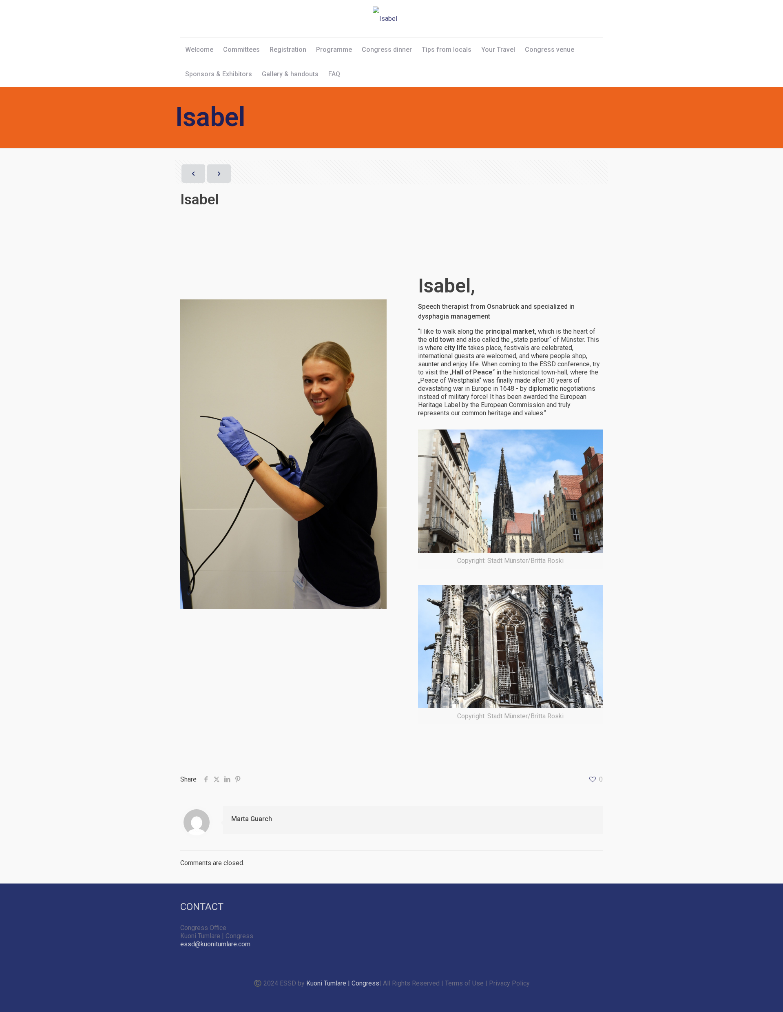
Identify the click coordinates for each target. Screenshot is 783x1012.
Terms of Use (465, 983)
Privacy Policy (509, 983)
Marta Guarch (251, 819)
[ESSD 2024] (385, 18)
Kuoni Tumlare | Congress (342, 983)
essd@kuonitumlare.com (215, 944)
